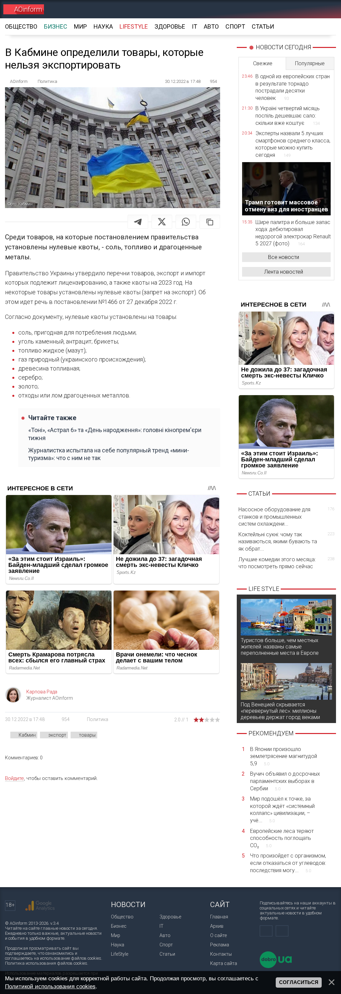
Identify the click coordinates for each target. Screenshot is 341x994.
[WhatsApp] (185, 222)
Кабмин (27, 735)
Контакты (221, 954)
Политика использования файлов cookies (46, 963)
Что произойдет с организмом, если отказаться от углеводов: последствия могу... (288, 863)
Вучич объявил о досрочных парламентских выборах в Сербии (285, 781)
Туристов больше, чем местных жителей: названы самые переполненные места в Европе (280, 646)
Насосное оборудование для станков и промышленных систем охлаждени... (286, 516)
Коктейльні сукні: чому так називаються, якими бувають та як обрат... (286, 541)
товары (87, 735)
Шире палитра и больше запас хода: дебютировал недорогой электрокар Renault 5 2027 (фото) (293, 233)
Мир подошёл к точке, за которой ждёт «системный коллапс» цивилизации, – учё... (282, 810)
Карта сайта (223, 963)
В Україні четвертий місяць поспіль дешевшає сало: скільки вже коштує (287, 115)
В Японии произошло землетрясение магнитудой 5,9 (283, 756)
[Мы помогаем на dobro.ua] (276, 966)
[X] (162, 222)
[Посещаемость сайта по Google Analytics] (40, 906)
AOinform (28, 9)
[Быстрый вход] (303, 9)
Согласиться (298, 982)
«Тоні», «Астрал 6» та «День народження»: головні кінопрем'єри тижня (114, 433)
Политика (97, 719)
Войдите (14, 778)
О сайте (218, 935)
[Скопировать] (209, 222)
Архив (216, 926)
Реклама (219, 944)
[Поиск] (326, 9)
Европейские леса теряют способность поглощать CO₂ (282, 838)
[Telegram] (138, 222)
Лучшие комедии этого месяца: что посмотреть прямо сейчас (286, 563)
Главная (219, 916)
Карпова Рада (41, 691)
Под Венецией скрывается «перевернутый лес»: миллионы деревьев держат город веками (280, 710)
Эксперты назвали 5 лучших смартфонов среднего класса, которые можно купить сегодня (292, 144)
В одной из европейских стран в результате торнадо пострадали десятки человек (292, 87)
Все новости (283, 257)
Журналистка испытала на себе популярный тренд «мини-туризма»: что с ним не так (108, 454)
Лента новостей (283, 272)
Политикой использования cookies (50, 986)
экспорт (57, 735)
